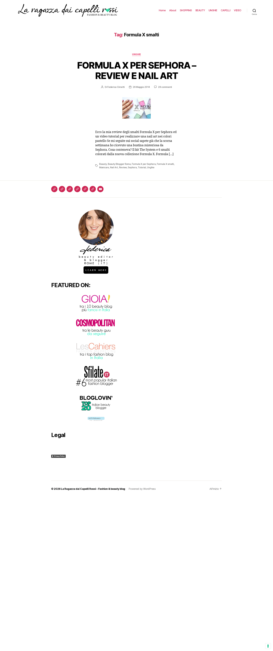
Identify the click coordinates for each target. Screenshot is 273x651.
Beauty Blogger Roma (119, 164)
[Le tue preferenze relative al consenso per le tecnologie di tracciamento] (268, 646)
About (172, 10)
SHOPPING (186, 10)
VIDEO (237, 10)
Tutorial (142, 167)
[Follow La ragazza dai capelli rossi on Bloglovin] (96, 419)
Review (123, 167)
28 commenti (165, 87)
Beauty (102, 164)
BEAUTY (200, 10)
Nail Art (114, 167)
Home (162, 10)
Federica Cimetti (116, 87)
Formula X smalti (165, 164)
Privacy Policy (59, 456)
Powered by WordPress (142, 488)
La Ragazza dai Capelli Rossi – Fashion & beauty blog (93, 488)
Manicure (104, 167)
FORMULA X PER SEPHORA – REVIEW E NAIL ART (136, 70)
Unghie (136, 54)
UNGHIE (213, 10)
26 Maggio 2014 (141, 87)
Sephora (132, 167)
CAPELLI (225, 10)
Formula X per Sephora (144, 164)
